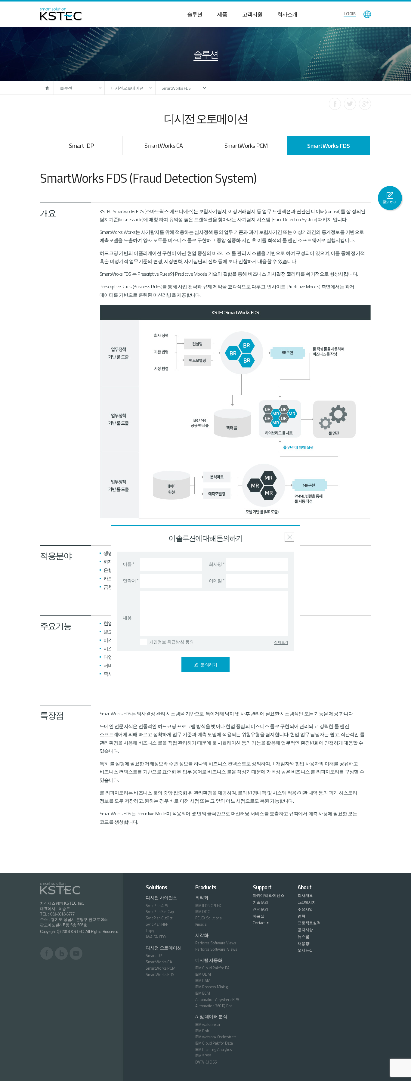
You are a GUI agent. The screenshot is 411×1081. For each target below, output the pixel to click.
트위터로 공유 (350, 104)
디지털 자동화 (208, 960)
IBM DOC (202, 912)
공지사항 (305, 930)
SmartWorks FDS (176, 88)
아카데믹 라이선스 (268, 895)
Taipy (150, 931)
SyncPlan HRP (157, 924)
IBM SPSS (203, 1056)
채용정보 (305, 943)
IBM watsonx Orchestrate (216, 1037)
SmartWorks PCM (246, 145)
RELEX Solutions (208, 918)
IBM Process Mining (211, 987)
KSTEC (61, 14)
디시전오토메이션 (127, 88)
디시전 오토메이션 (164, 947)
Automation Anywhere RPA (217, 999)
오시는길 (305, 950)
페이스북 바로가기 (47, 953)
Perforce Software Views (215, 943)
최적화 (202, 897)
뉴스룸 (303, 937)
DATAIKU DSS (206, 1062)
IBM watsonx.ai (207, 1024)
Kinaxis (201, 924)
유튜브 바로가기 (76, 953)
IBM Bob (202, 1031)
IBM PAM (202, 980)
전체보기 (281, 642)
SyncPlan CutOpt (159, 918)
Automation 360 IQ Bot (213, 1006)
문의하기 (390, 202)
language (367, 14)
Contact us (261, 923)
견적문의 (260, 909)
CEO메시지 (307, 902)
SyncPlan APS (157, 906)
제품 (222, 14)
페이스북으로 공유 (335, 104)
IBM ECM (202, 993)
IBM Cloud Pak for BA (212, 968)
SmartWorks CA (163, 145)
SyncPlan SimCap (160, 912)
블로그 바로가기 (61, 953)
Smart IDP (81, 145)
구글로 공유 (365, 104)
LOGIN (350, 14)
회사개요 (305, 895)
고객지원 (252, 14)
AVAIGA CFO (156, 937)
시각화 (202, 935)
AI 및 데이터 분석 (211, 1016)
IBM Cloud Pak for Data (214, 1043)
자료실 (258, 916)
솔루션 (194, 14)
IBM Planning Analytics (213, 1049)
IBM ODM (203, 974)
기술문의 (260, 902)
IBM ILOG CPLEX (208, 906)
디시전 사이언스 (161, 897)
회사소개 (287, 14)
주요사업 (305, 909)
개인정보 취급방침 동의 (171, 642)
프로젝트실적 (309, 923)
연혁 (301, 916)
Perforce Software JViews (216, 949)
